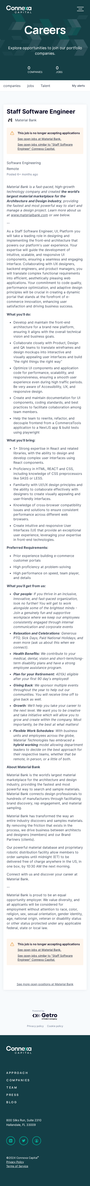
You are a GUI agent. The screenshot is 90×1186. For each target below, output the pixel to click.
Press (12, 1095)
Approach (17, 1073)
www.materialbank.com (29, 215)
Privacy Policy (15, 1162)
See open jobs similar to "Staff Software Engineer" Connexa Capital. (45, 146)
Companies (18, 1080)
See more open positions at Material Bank (45, 984)
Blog (11, 1102)
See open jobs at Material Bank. (39, 139)
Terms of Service (17, 1166)
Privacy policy (35, 1026)
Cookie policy (55, 1026)
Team (11, 1087)
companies (12, 86)
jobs (30, 86)
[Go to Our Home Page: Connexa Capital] (18, 12)
